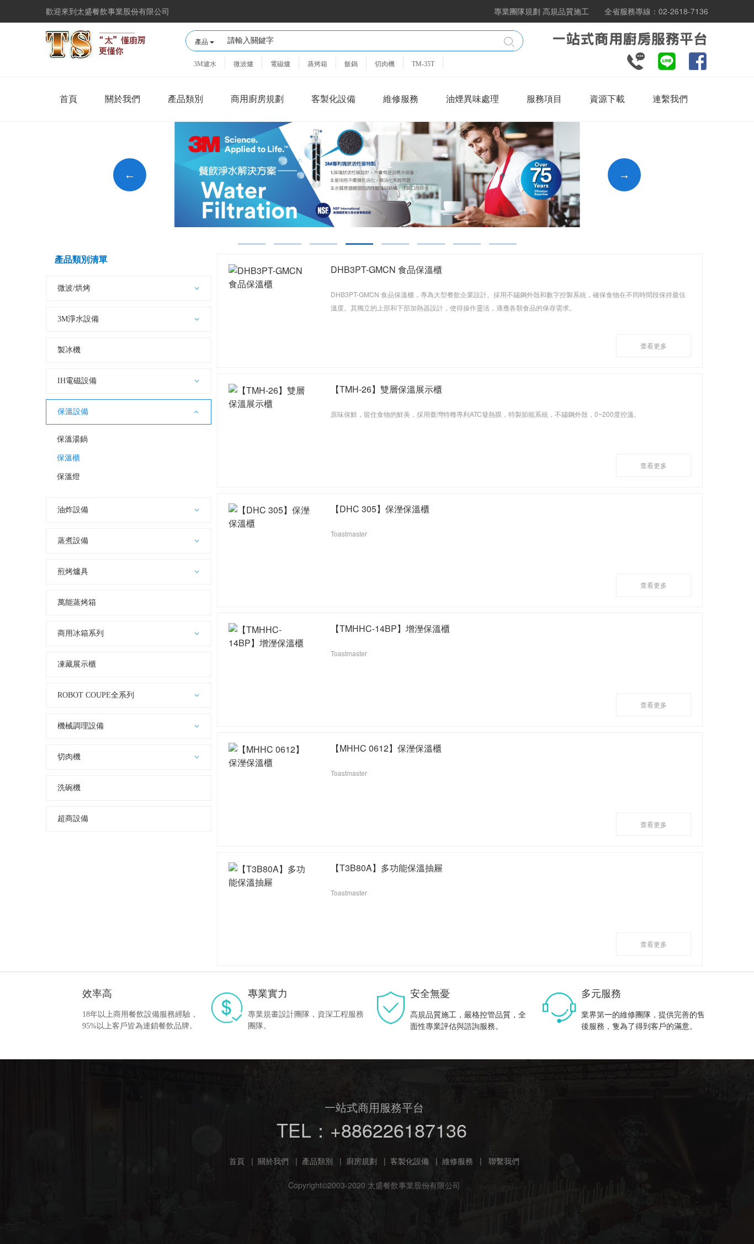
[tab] (252, 244)
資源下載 (607, 99)
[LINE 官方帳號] (667, 60)
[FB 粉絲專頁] (698, 60)
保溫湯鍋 (72, 439)
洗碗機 (69, 788)
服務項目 (544, 99)
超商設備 (72, 818)
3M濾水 (205, 64)
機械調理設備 (80, 726)
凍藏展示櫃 (76, 664)
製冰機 (69, 350)
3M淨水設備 (78, 319)
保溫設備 (72, 411)
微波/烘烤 (74, 288)
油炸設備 (72, 510)
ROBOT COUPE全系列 (95, 695)
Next (624, 174)
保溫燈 (68, 477)
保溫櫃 (68, 458)
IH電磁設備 (77, 381)
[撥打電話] (636, 60)
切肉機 (385, 64)
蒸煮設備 (72, 541)
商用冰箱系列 (80, 633)
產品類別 (185, 99)
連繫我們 (670, 99)
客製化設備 (333, 99)
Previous (129, 174)
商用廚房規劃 (257, 99)
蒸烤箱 (317, 64)
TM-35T (423, 64)
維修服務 (400, 99)
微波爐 (243, 64)
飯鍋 (351, 64)
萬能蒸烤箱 (76, 602)
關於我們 (122, 99)
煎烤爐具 (72, 571)
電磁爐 (280, 64)
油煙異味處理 (472, 99)
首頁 (68, 99)
